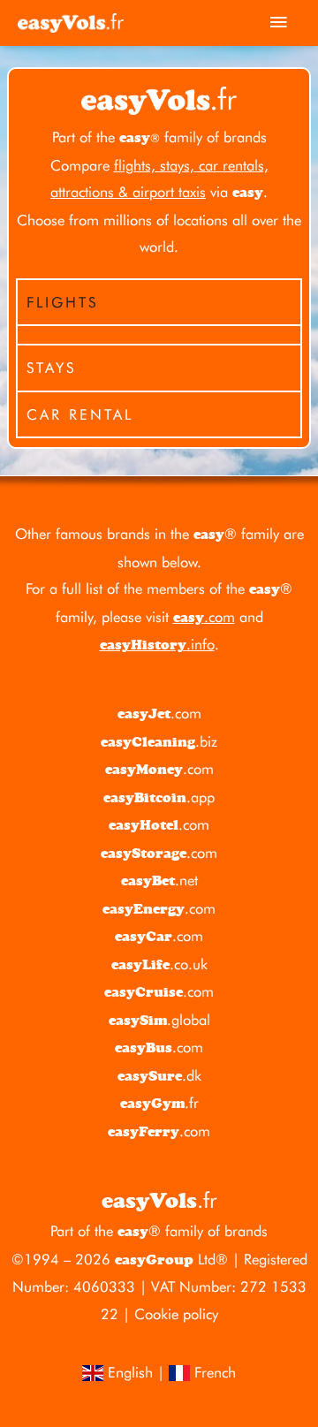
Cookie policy (176, 1314)
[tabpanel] (159, 334)
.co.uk (159, 964)
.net (159, 880)
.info (157, 644)
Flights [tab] (62, 302)
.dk (159, 1075)
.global (159, 1020)
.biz (159, 741)
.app (159, 797)
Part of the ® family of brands (159, 1231)
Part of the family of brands (159, 137)
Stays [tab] (51, 367)
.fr (159, 1103)
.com (204, 617)
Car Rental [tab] (79, 414)
